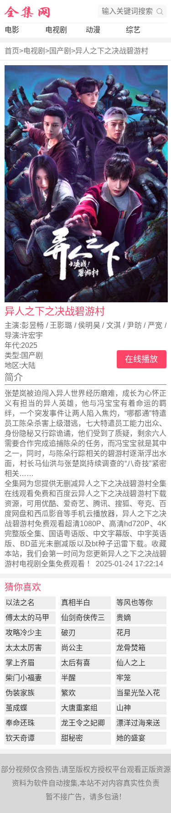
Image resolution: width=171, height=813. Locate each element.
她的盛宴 (130, 738)
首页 (12, 51)
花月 (123, 633)
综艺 (133, 30)
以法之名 (20, 602)
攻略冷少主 (23, 633)
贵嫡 (123, 617)
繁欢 (68, 693)
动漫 (93, 30)
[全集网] (27, 11)
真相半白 (75, 602)
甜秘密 (72, 738)
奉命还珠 (20, 723)
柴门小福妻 (23, 678)
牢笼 (123, 678)
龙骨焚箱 (130, 648)
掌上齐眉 (20, 663)
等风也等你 (134, 602)
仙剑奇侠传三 (83, 617)
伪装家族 (20, 693)
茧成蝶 (16, 708)
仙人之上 (130, 663)
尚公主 (72, 648)
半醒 (68, 678)
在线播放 (141, 359)
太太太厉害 (23, 648)
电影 (12, 30)
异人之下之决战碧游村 (111, 51)
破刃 (68, 633)
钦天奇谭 (20, 738)
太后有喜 (75, 663)
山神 (123, 708)
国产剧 (60, 51)
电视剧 (56, 30)
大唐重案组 (79, 708)
